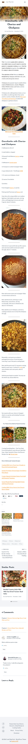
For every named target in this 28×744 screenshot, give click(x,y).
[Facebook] (3, 724)
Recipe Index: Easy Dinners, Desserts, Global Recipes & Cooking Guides (16, 725)
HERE (21, 171)
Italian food (17, 541)
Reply (4, 649)
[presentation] (14, 579)
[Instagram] (3, 731)
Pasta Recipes (14, 18)
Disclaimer (16, 733)
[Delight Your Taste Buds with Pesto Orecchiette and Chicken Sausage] (7, 516)
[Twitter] (3, 727)
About (12, 730)
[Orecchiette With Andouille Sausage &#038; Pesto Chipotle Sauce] (7, 528)
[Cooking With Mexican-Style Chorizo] (18, 516)
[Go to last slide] (4, 585)
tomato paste (13, 162)
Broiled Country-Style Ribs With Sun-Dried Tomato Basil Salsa (13, 592)
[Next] (24, 585)
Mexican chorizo (6, 544)
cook (21, 367)
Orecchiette (15, 544)
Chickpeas (4, 541)
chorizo (17, 156)
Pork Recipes (22, 18)
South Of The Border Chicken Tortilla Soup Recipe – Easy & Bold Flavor (7, 553)
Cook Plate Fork (9, 31)
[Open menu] (24, 2)
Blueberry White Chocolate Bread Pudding (21, 552)
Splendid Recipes (13, 657)
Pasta (20, 544)
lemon (18, 192)
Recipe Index (14, 454)
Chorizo (11, 541)
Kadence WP (14, 741)
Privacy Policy (19, 730)
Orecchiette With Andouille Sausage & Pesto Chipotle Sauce (8, 440)
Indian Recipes (6, 18)
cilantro (12, 188)
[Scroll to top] (24, 741)
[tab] (12, 601)
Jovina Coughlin (11, 637)
